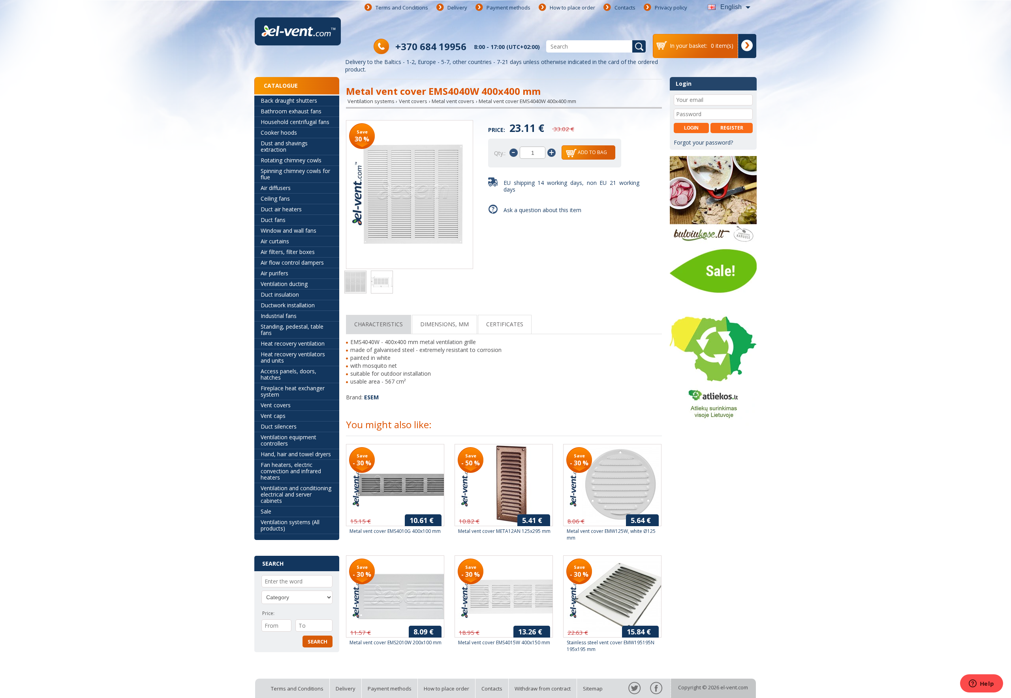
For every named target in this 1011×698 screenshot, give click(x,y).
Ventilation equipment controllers (288, 440)
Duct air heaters (281, 209)
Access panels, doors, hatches (288, 374)
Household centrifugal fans (295, 122)
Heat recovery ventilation (293, 343)
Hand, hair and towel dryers (296, 454)
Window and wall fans (288, 230)
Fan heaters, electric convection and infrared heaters (291, 471)
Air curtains (275, 241)
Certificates (504, 324)
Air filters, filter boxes (288, 252)
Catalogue (281, 85)
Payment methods (508, 7)
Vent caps (273, 416)
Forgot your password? (703, 142)
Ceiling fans (275, 198)
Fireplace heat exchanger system (293, 391)
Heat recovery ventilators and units (293, 357)
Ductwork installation (288, 305)
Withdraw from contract (543, 688)
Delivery (457, 7)
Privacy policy (671, 7)
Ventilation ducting (284, 284)
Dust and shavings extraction (284, 146)
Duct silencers (279, 426)
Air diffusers (276, 188)
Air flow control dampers (292, 262)
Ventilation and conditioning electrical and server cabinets (296, 494)
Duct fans (273, 220)
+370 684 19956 (430, 46)
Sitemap (593, 688)
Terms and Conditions (402, 7)
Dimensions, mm (444, 324)
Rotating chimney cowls (291, 160)
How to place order (572, 7)
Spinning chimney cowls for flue (295, 174)
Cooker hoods (279, 132)
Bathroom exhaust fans (291, 111)
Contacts (624, 7)
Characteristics (378, 324)
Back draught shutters (289, 100)
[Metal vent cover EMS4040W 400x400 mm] (409, 195)
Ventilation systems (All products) (290, 525)
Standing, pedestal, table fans (292, 330)
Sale (266, 511)
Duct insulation (280, 294)
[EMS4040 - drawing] (382, 283)
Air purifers (274, 273)
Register (731, 127)
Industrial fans (279, 316)
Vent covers (276, 405)
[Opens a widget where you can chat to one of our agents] (981, 684)
